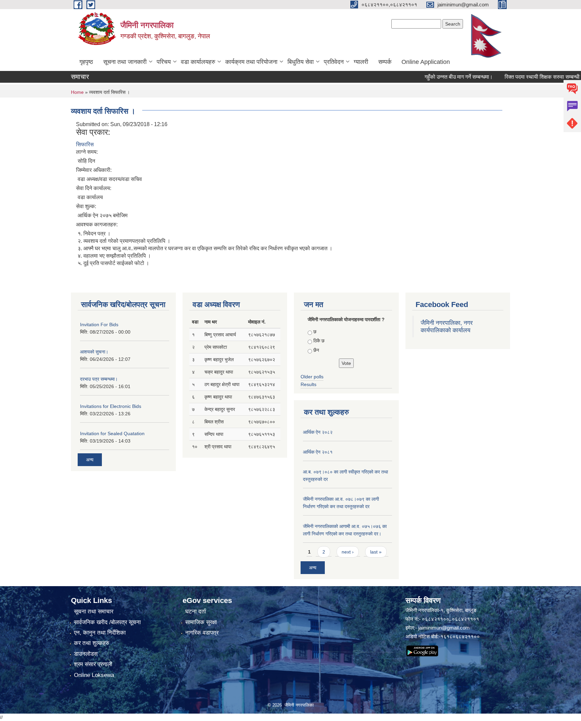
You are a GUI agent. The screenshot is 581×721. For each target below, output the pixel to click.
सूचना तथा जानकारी (125, 62)
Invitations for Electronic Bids (110, 406)
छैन (316, 350)
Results (308, 384)
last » (376, 552)
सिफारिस (85, 144)
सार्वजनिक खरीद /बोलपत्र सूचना (107, 622)
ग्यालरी (361, 62)
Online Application (425, 62)
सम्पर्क (384, 62)
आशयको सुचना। (94, 351)
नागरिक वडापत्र (202, 633)
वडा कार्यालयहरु (198, 62)
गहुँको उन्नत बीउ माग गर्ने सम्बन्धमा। (445, 77)
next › (348, 552)
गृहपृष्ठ (86, 62)
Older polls (312, 376)
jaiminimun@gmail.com (444, 628)
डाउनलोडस (86, 654)
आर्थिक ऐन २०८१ (318, 452)
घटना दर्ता (195, 611)
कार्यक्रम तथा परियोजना (251, 62)
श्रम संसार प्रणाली (93, 664)
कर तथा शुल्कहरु (91, 643)
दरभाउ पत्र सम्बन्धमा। (99, 379)
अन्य (89, 459)
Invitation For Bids (99, 324)
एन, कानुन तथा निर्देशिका (100, 633)
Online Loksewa (94, 675)
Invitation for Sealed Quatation (112, 433)
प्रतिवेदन (334, 62)
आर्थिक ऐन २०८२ (318, 432)
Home (77, 92)
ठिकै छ (318, 340)
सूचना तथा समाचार (93, 611)
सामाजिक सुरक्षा (201, 622)
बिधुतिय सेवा (300, 62)
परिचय (164, 62)
